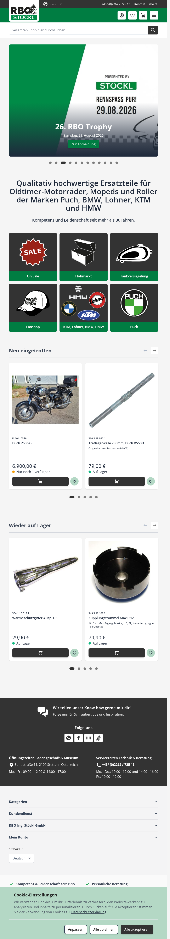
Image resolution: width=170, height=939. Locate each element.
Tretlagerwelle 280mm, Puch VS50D (116, 443)
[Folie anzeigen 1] (72, 497)
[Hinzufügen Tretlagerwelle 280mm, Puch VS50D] (117, 481)
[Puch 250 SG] (45, 399)
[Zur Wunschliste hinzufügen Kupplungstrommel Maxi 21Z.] (151, 653)
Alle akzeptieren (136, 929)
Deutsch (19, 858)
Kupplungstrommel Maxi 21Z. (112, 618)
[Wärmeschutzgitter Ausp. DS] (45, 574)
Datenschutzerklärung (88, 912)
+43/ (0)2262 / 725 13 (116, 4)
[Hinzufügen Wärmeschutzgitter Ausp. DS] (40, 652)
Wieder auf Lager (30, 525)
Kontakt (139, 4)
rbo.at (153, 4)
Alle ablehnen (103, 929)
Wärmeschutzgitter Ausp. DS (34, 618)
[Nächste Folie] (154, 350)
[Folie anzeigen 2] (79, 497)
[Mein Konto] (122, 15)
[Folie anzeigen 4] (91, 497)
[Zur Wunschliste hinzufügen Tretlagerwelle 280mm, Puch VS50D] (151, 481)
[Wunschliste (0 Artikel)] (132, 15)
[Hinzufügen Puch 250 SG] (40, 481)
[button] (83, 802)
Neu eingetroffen (30, 350)
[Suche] (153, 30)
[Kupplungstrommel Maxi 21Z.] (122, 574)
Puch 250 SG (22, 443)
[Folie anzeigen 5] (96, 497)
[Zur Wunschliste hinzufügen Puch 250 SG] (74, 481)
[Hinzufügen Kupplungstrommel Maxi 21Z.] (117, 652)
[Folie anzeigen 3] (85, 497)
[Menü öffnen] (154, 15)
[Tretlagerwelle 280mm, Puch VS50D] (122, 399)
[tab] (50, 163)
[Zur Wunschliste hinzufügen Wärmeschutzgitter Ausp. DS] (74, 653)
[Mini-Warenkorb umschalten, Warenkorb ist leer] (143, 15)
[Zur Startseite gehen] (24, 11)
